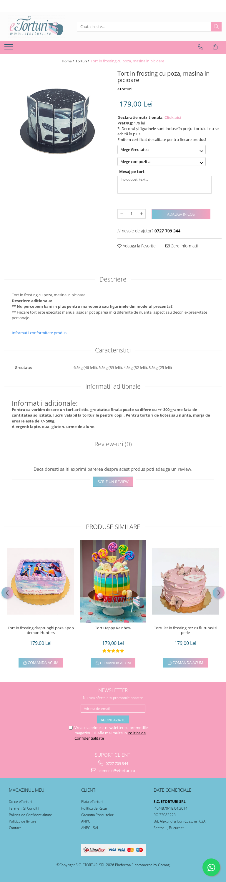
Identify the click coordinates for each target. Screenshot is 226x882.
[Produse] (9, 48)
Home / (68, 61)
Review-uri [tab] (113, 444)
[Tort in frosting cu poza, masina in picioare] (56, 120)
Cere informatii (184, 246)
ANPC (85, 821)
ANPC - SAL (90, 827)
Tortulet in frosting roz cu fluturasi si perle (185, 630)
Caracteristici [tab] (113, 350)
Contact (15, 827)
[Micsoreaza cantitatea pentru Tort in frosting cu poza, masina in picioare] (121, 214)
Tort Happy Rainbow (113, 627)
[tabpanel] (56, 120)
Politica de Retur (94, 808)
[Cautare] (216, 26)
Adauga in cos (181, 214)
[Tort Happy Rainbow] (113, 581)
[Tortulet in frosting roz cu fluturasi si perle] (185, 581)
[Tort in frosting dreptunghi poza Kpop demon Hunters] (40, 581)
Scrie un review (113, 481)
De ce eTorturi (20, 801)
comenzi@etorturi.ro (116, 770)
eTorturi (124, 88)
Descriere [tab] (113, 279)
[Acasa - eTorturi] (36, 26)
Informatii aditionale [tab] (113, 386)
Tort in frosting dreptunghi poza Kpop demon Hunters (41, 630)
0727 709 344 (116, 763)
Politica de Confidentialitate (30, 814)
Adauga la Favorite (139, 246)
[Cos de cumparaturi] (215, 47)
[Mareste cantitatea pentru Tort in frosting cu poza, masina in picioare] (141, 214)
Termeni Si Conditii (24, 808)
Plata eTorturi (92, 801)
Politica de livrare (22, 821)
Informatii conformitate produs (39, 332)
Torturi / (83, 61)
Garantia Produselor (97, 814)
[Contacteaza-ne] (200, 47)
